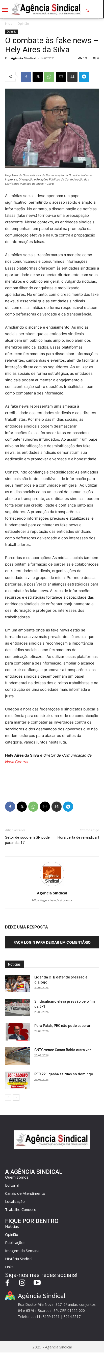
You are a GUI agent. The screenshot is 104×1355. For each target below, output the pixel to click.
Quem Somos (17, 1177)
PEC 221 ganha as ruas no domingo (63, 1074)
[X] (38, 77)
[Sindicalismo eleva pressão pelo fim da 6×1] (17, 1007)
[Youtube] (37, 1283)
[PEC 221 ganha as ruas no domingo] (17, 1080)
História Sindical (18, 1258)
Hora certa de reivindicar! (78, 837)
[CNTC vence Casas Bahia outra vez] (17, 1056)
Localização (15, 1201)
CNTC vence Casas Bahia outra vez (62, 1050)
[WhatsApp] (49, 77)
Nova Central (16, 761)
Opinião (23, 23)
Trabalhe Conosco (20, 1209)
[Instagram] (22, 1283)
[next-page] (16, 1097)
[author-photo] (52, 886)
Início (9, 23)
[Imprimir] (72, 77)
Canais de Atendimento (25, 1193)
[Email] (61, 77)
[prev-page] (8, 1097)
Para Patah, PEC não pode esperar (62, 1026)
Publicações (15, 1242)
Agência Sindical (23, 58)
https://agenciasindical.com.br (52, 900)
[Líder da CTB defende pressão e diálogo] (17, 983)
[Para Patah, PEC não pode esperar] (17, 1032)
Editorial (12, 1185)
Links (9, 1266)
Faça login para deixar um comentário (52, 942)
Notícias (12, 1226)
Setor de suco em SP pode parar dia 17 (27, 840)
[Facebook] (26, 77)
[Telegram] (84, 77)
